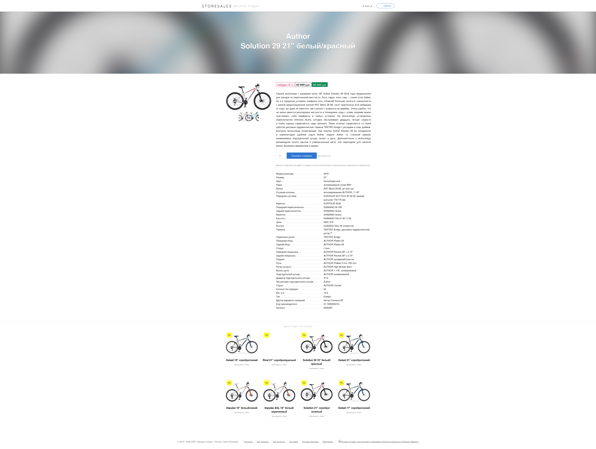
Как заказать (263, 441)
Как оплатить (279, 441)
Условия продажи (310, 441)
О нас (366, 6)
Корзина (387, 5)
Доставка (293, 441)
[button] (269, 85)
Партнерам (328, 441)
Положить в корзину (302, 155)
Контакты (248, 441)
